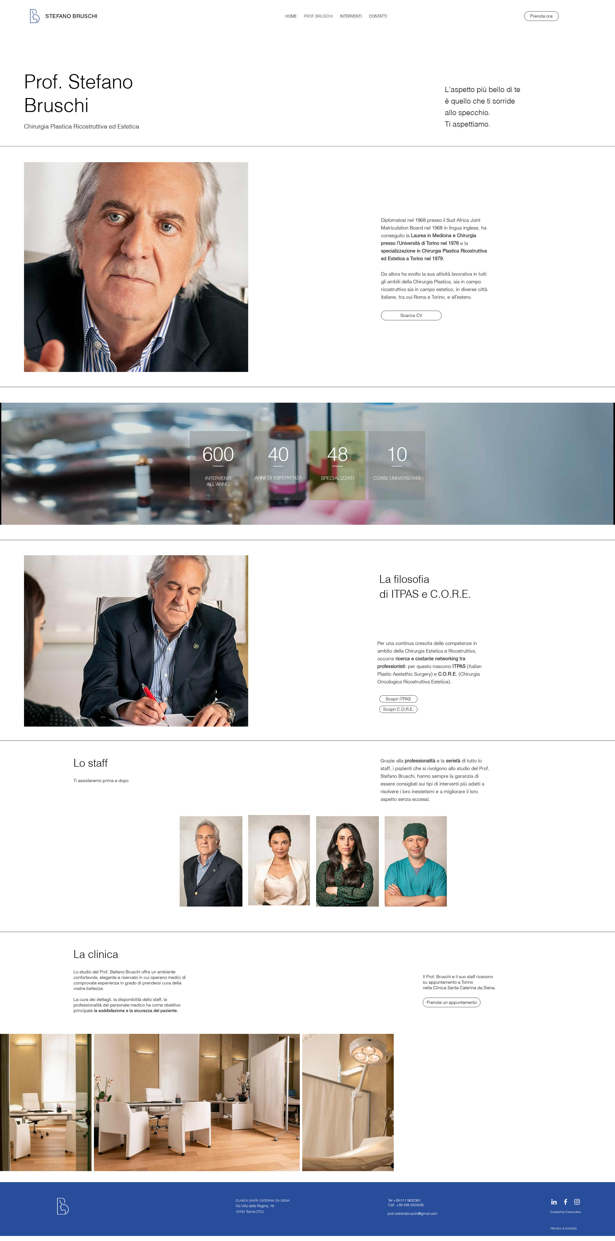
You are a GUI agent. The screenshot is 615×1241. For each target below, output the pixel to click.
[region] (211, 861)
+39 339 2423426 (410, 1205)
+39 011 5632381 (407, 1200)
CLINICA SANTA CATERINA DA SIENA (263, 1200)
